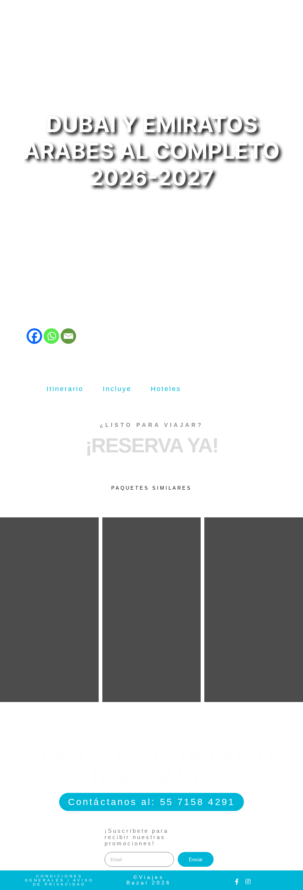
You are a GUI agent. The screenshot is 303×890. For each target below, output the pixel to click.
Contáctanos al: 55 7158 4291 (151, 802)
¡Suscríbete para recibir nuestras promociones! (136, 837)
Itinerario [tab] (65, 389)
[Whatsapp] (51, 336)
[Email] (68, 336)
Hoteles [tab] (166, 389)
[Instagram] (248, 881)
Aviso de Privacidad (63, 882)
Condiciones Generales (54, 878)
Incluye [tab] (117, 389)
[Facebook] (34, 336)
